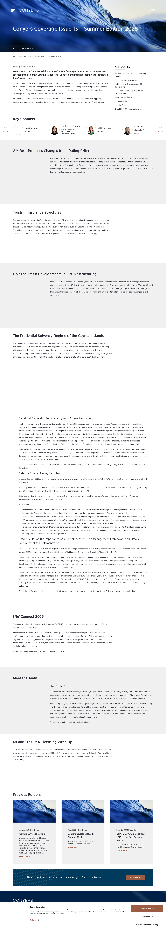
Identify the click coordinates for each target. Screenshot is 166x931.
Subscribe (134, 878)
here (83, 172)
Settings (33, 920)
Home (14, 56)
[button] (141, 11)
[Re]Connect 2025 (122, 101)
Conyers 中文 (149, 10)
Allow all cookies (147, 909)
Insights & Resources (24, 56)
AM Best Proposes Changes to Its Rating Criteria (130, 75)
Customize (146, 917)
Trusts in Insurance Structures (126, 80)
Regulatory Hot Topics (123, 97)
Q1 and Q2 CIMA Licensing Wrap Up (128, 109)
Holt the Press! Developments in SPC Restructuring (129, 85)
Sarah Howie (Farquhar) (139, 128)
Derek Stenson (31, 128)
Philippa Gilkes (104, 128)
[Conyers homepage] (29, 11)
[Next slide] (160, 129)
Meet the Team (120, 105)
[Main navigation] (13, 11)
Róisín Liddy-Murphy (70, 126)
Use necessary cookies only (147, 925)
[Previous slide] (5, 129)
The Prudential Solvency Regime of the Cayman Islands (130, 92)
